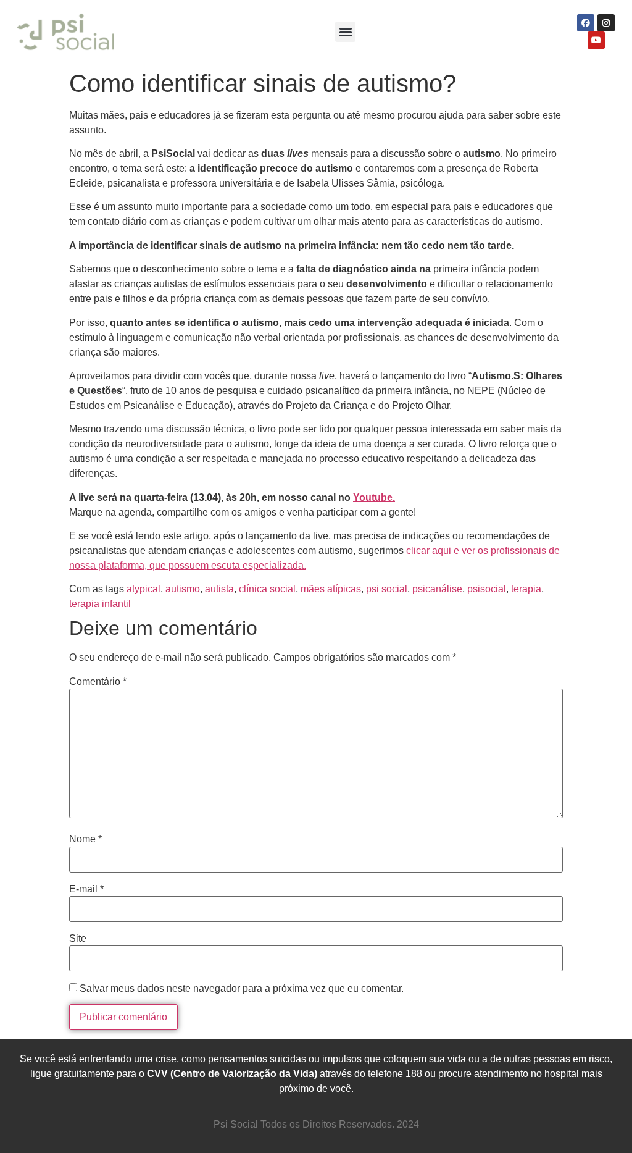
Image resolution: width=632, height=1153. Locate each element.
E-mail (86, 889)
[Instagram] (606, 22)
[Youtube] (596, 40)
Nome (85, 839)
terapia (526, 589)
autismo (182, 589)
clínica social (267, 589)
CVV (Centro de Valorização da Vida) (232, 1073)
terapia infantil (100, 603)
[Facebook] (585, 22)
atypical (143, 589)
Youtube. (374, 497)
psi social (386, 589)
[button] (345, 32)
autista (219, 589)
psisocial (486, 589)
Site (77, 939)
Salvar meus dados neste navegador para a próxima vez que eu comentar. (242, 989)
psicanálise (437, 589)
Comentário (98, 682)
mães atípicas (331, 589)
